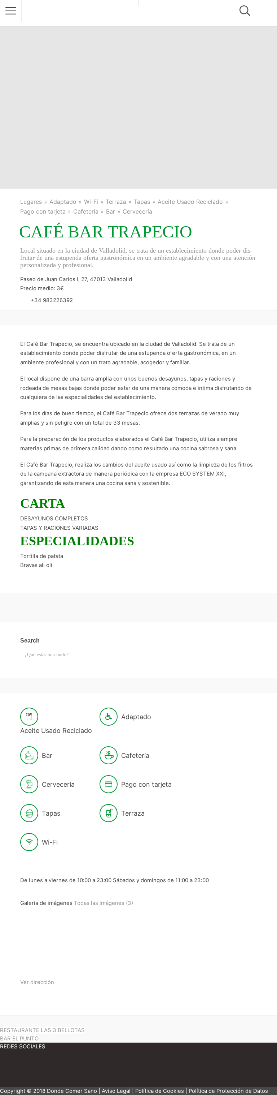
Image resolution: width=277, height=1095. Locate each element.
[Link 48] (108, 1071)
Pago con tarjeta (43, 211)
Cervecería (137, 211)
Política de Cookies (159, 1091)
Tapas (142, 201)
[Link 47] (65, 1071)
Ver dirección (37, 982)
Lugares (31, 201)
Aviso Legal (116, 1091)
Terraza (116, 201)
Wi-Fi (91, 201)
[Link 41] (103, 959)
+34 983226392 (52, 300)
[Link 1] (80, 13)
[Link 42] (158, 959)
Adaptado (62, 201)
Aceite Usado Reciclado (190, 201)
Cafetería (85, 211)
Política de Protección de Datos (228, 1091)
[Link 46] (21, 1071)
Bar (110, 211)
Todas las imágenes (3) (103, 903)
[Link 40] (48, 959)
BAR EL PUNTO (19, 1038)
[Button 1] (11, 11)
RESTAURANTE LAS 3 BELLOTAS (42, 1030)
